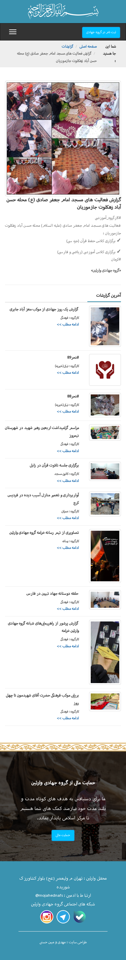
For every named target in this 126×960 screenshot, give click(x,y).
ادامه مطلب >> (68, 324)
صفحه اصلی (88, 46)
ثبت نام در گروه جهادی (101, 32)
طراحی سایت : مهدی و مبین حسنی (63, 942)
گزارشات (67, 46)
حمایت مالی (63, 835)
